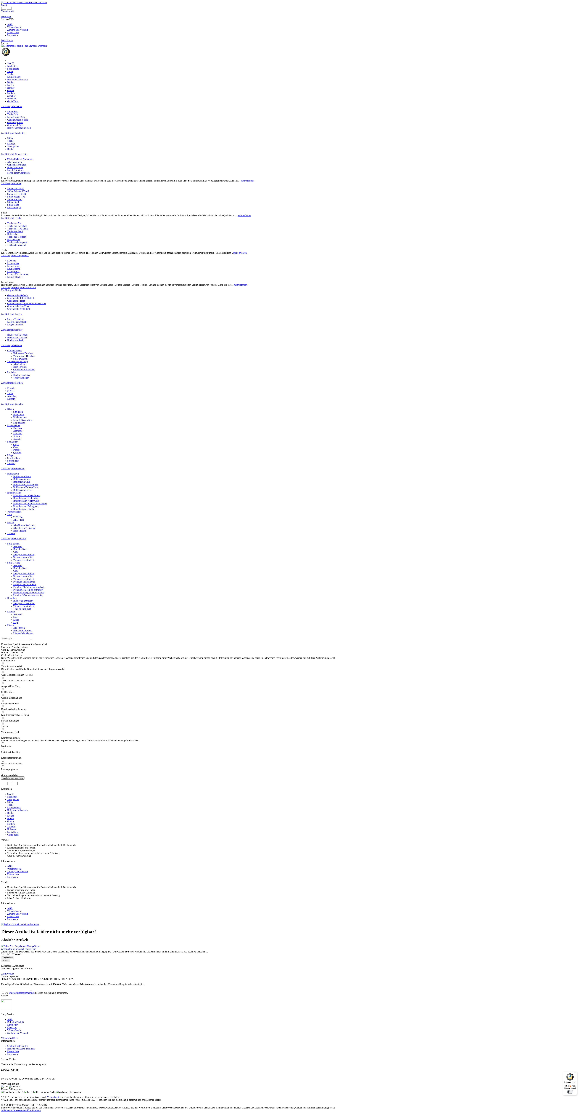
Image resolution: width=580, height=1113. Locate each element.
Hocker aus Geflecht (17, 337)
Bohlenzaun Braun (22, 476)
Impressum (12, 35)
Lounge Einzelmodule (17, 274)
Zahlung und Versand (17, 30)
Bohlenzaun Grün (21, 482)
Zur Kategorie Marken (12, 383)
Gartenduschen (14, 350)
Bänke (10, 149)
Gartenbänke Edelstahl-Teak (20, 298)
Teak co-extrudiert (22, 609)
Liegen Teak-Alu (15, 319)
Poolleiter (11, 372)
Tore (9, 514)
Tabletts (11, 463)
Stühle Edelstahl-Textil (18, 191)
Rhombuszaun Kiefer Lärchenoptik (30, 503)
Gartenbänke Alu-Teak (18, 306)
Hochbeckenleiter (21, 375)
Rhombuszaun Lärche (23, 509)
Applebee (11, 396)
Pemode (11, 388)
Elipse (16, 619)
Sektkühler (12, 441)
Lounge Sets (13, 263)
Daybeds (11, 260)
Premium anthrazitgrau (24, 581)
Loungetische (13, 269)
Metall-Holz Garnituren (18, 173)
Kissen (10, 409)
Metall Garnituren (15, 170)
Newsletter (12, 1025)
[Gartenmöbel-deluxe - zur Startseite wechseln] (24, 2)
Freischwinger (14, 207)
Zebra (10, 393)
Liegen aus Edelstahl (17, 322)
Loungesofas (13, 271)
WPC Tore (18, 517)
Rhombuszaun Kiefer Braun (26, 495)
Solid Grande (13, 562)
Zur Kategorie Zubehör (12, 404)
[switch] (570, 1092)
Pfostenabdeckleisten (23, 633)
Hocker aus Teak (15, 340)
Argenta (17, 439)
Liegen (10, 815)
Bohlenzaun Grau (21, 479)
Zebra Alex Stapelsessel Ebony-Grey (18, 949)
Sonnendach (13, 460)
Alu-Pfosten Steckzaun (24, 525)
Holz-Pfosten (19, 530)
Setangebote (13, 146)
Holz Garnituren (15, 167)
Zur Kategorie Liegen (11, 314)
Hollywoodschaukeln (17, 810)
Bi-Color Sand (20, 549)
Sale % (10, 794)
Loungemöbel (14, 807)
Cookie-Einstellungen (17, 1046)
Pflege (10, 455)
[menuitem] (290, 5)
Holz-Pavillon (20, 367)
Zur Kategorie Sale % (11, 106)
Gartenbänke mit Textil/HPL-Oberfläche (26, 303)
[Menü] (575, 1073)
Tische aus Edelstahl (17, 226)
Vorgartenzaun (14, 511)
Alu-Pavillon (19, 364)
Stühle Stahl (13, 202)
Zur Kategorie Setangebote (14, 154)
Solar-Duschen (20, 358)
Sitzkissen (18, 412)
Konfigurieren (34, 1110)
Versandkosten (54, 1097)
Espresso (17, 428)
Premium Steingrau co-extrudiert (28, 592)
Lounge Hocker (14, 277)
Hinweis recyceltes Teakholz (21, 1048)
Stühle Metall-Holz (16, 196)
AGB (10, 24)
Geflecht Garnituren (16, 164)
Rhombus (11, 598)
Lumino (11, 611)
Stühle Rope (13, 205)
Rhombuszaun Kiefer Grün (26, 501)
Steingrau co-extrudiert (24, 603)
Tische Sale (12, 114)
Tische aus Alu (14, 223)
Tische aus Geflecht (16, 237)
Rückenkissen (20, 417)
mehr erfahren (247, 180)
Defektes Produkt (15, 1022)
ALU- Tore (18, 520)
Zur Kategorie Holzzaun (12, 468)
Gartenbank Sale (15, 125)
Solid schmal (13, 543)
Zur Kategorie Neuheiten (13, 133)
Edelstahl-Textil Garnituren (20, 159)
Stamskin (17, 433)
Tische (10, 141)
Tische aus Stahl (15, 231)
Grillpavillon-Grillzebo (24, 369)
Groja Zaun (12, 832)
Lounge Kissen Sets (22, 420)
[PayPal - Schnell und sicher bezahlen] (20, 924)
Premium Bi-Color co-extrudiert (28, 587)
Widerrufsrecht (14, 27)
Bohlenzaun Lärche (22, 490)
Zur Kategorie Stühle (11, 183)
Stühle (10, 138)
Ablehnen (6, 1110)
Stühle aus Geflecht (16, 194)
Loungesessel (13, 266)
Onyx (16, 444)
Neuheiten (12, 796)
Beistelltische (13, 239)
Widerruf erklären (9, 1038)
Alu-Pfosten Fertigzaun (24, 528)
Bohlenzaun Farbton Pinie (25, 487)
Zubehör (11, 533)
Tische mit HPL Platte (17, 228)
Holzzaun (11, 829)
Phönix (16, 450)
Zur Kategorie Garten (11, 345)
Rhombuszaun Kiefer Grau (26, 498)
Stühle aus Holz (14, 199)
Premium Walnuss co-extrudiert (28, 595)
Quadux (17, 452)
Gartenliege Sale (15, 122)
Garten (10, 821)
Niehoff (11, 399)
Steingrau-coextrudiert (23, 554)
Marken (11, 824)
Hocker (10, 818)
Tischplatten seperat (16, 245)
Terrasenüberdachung (17, 361)
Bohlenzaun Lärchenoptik (25, 484)
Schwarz (17, 436)
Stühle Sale (12, 111)
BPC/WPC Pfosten (22, 630)
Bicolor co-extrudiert (23, 557)
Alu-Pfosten (19, 628)
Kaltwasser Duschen (23, 353)
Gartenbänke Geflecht (17, 295)
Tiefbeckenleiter (21, 377)
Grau (15, 552)
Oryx (15, 447)
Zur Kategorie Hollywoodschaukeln (18, 287)
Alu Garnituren (14, 162)
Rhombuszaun (14, 492)
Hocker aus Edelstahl (17, 335)
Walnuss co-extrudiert (23, 560)
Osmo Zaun (13, 834)
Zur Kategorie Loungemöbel (15, 255)
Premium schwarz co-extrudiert (28, 590)
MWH (10, 390)
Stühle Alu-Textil (15, 188)
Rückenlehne (13, 425)
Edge (15, 622)
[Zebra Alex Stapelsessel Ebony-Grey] (20, 946)
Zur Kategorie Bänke (11, 290)
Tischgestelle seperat (17, 242)
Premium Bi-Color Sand (24, 584)
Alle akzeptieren (19, 1110)
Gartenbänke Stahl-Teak (18, 309)
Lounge (11, 143)
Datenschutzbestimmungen (22, 993)
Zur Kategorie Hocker (11, 329)
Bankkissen (18, 414)
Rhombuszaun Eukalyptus (25, 506)
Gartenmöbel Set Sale (17, 119)
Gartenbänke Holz (16, 300)
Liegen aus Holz (15, 324)
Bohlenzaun (13, 473)
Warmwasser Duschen (24, 356)
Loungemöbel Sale (16, 117)
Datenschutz (13, 32)
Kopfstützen (19, 422)
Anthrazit (17, 431)
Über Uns (12, 1027)
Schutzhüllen (13, 458)
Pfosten (10, 522)
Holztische (12, 234)
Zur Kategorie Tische (11, 218)
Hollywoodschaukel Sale (19, 128)
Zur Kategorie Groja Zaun (13, 538)
